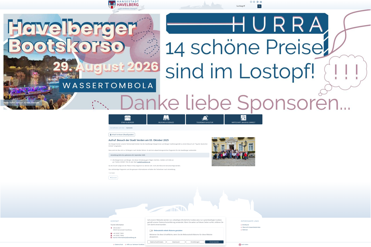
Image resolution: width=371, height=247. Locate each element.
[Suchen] (259, 6)
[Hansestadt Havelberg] (126, 7)
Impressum (176, 242)
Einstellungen (195, 242)
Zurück (113, 178)
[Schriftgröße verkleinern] (251, 1)
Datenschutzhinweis (156, 242)
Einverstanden (214, 242)
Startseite (129, 128)
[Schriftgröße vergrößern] (254, 1)
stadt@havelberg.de (143, 162)
